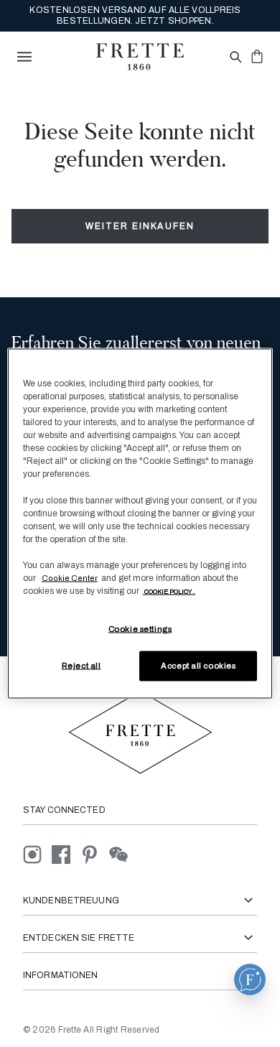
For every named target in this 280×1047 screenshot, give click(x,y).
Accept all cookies (198, 665)
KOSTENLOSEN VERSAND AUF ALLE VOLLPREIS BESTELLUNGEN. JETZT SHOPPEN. (135, 15)
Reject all (81, 665)
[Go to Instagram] (37, 853)
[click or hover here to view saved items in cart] (257, 56)
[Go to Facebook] (66, 853)
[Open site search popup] (234, 58)
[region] (140, 523)
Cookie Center (70, 577)
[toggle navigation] (24, 57)
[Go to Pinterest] (94, 853)
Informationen (60, 975)
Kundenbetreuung (71, 900)
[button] (250, 979)
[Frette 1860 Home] (140, 56)
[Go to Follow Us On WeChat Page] (122, 853)
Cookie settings (140, 629)
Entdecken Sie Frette (78, 938)
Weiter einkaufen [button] (139, 226)
